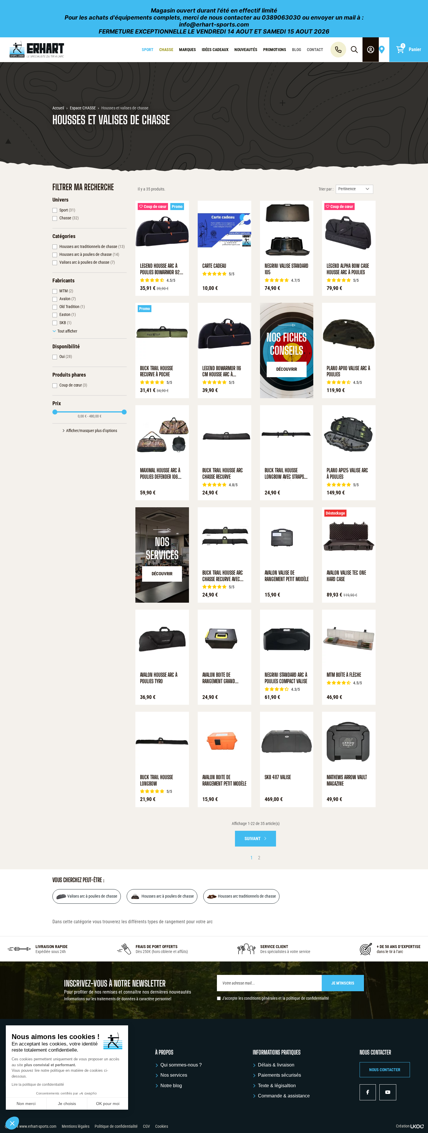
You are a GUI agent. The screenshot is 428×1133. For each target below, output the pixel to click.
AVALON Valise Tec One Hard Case (346, 576)
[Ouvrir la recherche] (354, 49)
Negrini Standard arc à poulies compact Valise (286, 678)
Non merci (26, 1103)
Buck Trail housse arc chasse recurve (222, 473)
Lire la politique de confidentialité (38, 1085)
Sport (67, 210)
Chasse (69, 218)
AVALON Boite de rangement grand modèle (218, 678)
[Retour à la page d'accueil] (37, 50)
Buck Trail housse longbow (156, 780)
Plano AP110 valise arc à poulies (348, 371)
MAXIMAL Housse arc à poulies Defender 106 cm (160, 473)
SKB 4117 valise (278, 777)
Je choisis (67, 1103)
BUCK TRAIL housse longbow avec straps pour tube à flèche (284, 473)
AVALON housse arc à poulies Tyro (158, 678)
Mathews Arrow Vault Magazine (347, 780)
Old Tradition (72, 306)
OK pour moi (107, 1103)
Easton (67, 314)
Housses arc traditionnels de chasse (92, 246)
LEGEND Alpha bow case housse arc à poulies (348, 269)
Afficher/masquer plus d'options (91, 430)
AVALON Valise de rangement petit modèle (287, 576)
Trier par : (326, 189)
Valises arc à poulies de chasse (87, 262)
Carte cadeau (214, 266)
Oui (65, 356)
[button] (385, 1069)
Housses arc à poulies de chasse (89, 254)
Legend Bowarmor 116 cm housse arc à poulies (221, 371)
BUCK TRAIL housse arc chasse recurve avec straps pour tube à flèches (222, 576)
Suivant (253, 838)
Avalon (67, 298)
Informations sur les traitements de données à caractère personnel (117, 998)
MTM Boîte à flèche (344, 675)
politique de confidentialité (307, 998)
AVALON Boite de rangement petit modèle (224, 780)
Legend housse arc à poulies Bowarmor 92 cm (160, 269)
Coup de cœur (73, 385)
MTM (66, 291)
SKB (65, 322)
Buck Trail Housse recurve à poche (156, 371)
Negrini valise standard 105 (286, 269)
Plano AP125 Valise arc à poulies (347, 473)
